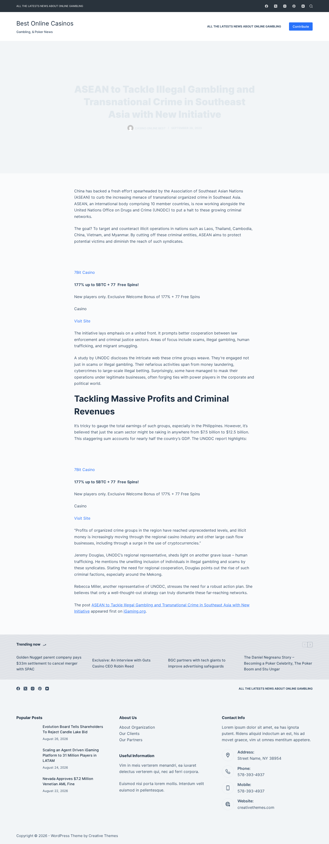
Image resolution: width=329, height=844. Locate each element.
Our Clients (129, 733)
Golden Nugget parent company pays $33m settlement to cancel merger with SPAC (48, 663)
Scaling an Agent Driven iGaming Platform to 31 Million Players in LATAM (71, 755)
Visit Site (82, 321)
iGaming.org (135, 611)
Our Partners (130, 739)
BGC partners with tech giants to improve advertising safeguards (196, 663)
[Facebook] (266, 6)
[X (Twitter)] (275, 6)
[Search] (311, 6)
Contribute (301, 26)
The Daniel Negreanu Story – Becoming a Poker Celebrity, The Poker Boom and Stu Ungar (278, 663)
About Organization (137, 727)
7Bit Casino (84, 272)
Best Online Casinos (44, 23)
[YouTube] (303, 6)
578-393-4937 (250, 774)
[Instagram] (284, 6)
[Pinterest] (294, 6)
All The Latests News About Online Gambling (49, 6)
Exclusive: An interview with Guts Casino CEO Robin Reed (121, 663)
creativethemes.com (255, 807)
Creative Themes (103, 835)
